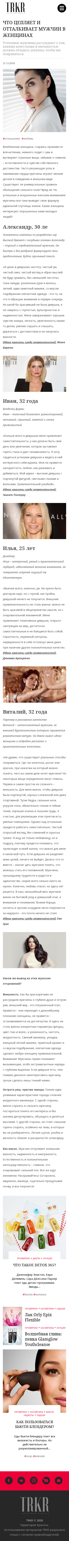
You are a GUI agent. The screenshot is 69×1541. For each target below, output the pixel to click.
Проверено (23, 1258)
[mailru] (58, 1481)
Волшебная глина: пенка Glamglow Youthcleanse (43, 1339)
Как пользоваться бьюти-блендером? (34, 1424)
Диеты (36, 1258)
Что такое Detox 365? (34, 1264)
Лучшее (47, 1258)
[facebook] (9, 1481)
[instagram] (33, 1481)
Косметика (47, 1308)
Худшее (61, 1308)
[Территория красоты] (15, 8)
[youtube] (46, 1481)
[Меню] (62, 8)
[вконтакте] (21, 1481)
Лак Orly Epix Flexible (38, 1317)
